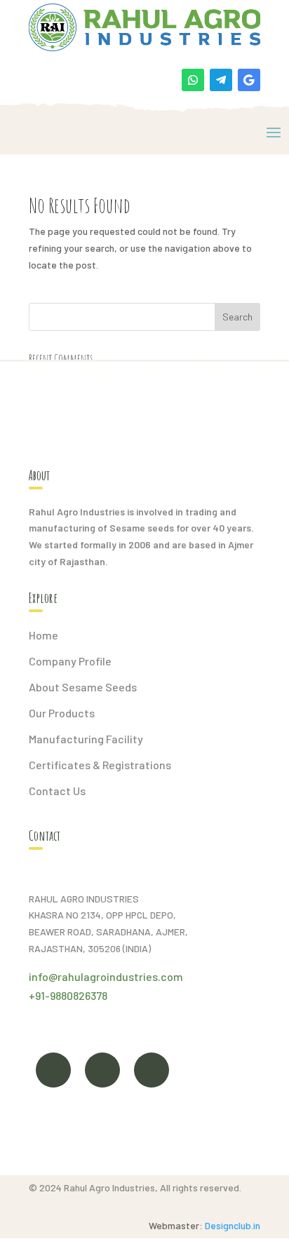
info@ (43, 976)
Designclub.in (232, 1225)
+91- (39, 995)
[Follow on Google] (249, 80)
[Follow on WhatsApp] (193, 80)
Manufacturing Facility (86, 738)
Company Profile (70, 661)
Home (43, 635)
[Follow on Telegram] (221, 80)
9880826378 (78, 995)
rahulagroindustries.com (120, 976)
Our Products (62, 712)
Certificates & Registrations (100, 764)
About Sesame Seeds (83, 686)
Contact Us (57, 790)
